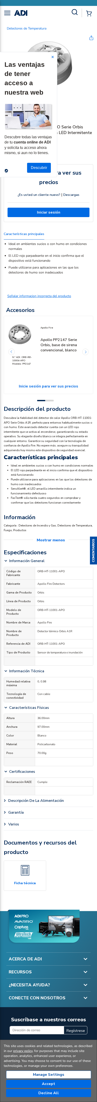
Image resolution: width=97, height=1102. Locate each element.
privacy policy (22, 1051)
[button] (93, 551)
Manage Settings (48, 1074)
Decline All (48, 1093)
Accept (48, 1083)
